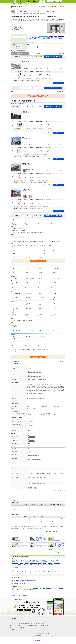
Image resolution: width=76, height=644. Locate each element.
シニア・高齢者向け (15, 567)
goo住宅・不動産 (13, 618)
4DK (34, 253)
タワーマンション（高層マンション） (47, 564)
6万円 (43, 509)
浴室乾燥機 (55, 282)
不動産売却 (20, 627)
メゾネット (41, 299)
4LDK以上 (45, 253)
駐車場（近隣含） (42, 222)
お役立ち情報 (12, 629)
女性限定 (54, 314)
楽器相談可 (13, 561)
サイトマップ (44, 633)
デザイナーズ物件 (16, 324)
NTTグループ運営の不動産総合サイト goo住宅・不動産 (20, 3)
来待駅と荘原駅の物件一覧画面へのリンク (18, 103)
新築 (20, 241)
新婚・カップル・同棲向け (37, 565)
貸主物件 (37, 561)
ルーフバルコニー (56, 303)
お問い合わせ (39, 633)
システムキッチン (16, 287)
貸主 (14, 336)
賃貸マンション (35, 623)
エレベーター (15, 303)
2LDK (29, 571)
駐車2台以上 (41, 308)
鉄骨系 (27, 268)
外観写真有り (28, 344)
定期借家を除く (22, 320)
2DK (24, 252)
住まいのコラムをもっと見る (54, 552)
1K (23, 250)
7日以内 (39, 349)
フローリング (41, 297)
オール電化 (55, 324)
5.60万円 (42, 521)
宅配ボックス (28, 303)
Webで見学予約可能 (15, 560)
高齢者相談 (41, 315)
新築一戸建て (31, 625)
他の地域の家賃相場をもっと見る (54, 531)
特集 (19, 629)
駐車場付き (43, 560)
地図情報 (58, 629)
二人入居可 (41, 314)
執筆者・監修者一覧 (54, 629)
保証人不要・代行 (56, 315)
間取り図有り (15, 344)
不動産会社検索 (33, 629)
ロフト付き (56, 560)
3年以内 (24, 241)
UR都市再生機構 (42, 336)
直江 (28, 580)
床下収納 (54, 293)
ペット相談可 (15, 224)
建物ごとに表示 (20, 53)
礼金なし (14, 232)
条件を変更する (19, 46)
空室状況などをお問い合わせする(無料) (54, 56)
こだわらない (15, 349)
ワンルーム (15, 250)
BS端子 (54, 330)
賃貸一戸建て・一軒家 (28, 623)
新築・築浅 (30, 560)
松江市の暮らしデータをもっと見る (54, 497)
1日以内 (28, 349)
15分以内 (43, 245)
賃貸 (44, 588)
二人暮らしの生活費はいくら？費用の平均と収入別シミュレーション (41, 545)
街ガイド (43, 629)
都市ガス (41, 304)
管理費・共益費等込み (16, 230)
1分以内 (20, 245)
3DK (54, 252)
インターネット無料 (16, 330)
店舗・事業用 (48, 588)
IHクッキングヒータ (42, 287)
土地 (40, 588)
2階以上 (54, 222)
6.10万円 (60, 518)
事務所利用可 (28, 315)
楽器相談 (14, 315)
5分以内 (26, 245)
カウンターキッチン (29, 287)
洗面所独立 (28, 297)
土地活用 (24, 627)
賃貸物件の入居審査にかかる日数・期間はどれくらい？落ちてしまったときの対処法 (41, 539)
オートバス (41, 282)
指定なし (15, 241)
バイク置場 (50, 563)
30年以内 (59, 241)
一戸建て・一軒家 (15, 563)
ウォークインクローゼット (17, 293)
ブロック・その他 (56, 268)
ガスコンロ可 (55, 287)
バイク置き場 (55, 308)
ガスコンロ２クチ (57, 563)
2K (53, 250)
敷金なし (19, 232)
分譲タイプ (28, 324)
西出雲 (33, 580)
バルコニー (41, 303)
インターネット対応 (29, 330)
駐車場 (39, 563)
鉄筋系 (14, 268)
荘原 (25, 580)
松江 (12, 580)
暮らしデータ (37, 589)
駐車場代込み (24, 230)
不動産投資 (42, 625)
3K (43, 252)
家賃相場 (31, 589)
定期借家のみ (29, 320)
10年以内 (36, 241)
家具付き (54, 299)
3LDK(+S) (14, 253)
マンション (28, 257)
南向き (27, 224)
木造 (40, 268)
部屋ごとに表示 (38, 53)
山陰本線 (13, 578)
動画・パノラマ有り (42, 344)
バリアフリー (41, 324)
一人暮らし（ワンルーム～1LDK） (53, 571)
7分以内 (31, 245)
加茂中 (18, 583)
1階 (13, 272)
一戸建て (41, 257)
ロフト (54, 297)
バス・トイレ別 (29, 222)
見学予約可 (15, 222)
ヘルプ (35, 633)
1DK (34, 250)
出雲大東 (23, 583)
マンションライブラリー (27, 629)
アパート (14, 257)
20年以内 (47, 241)
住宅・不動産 (61, 588)
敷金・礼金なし (23, 560)
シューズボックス (29, 293)
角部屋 (54, 272)
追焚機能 (27, 282)
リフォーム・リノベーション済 (33, 564)
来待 (21, 580)
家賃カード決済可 (42, 232)
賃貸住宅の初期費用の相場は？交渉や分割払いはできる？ (23, 539)
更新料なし (25, 232)
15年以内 (41, 241)
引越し (22, 629)
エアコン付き (15, 299)
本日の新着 (23, 349)
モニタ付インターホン (30, 278)
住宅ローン (46, 625)
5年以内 (30, 241)
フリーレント (28, 336)
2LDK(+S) (34, 252)
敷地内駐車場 (28, 308)
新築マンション (20, 625)
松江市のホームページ (60, 361)
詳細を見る (58, 82)
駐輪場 (14, 310)
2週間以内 (46, 349)
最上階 (40, 272)
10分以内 (37, 245)
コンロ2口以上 (15, 289)
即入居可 (27, 314)
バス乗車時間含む (16, 246)
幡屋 (21, 583)
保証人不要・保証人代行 (16, 565)
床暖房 (27, 299)
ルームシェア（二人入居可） (22, 561)
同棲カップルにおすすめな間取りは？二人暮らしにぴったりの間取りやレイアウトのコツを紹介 (59, 545)
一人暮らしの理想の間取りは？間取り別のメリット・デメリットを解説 (23, 545)
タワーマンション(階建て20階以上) (16, 326)
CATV (40, 330)
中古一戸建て (35, 588)
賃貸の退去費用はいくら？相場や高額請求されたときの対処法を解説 (59, 539)
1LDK (22, 571)
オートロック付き (16, 278)
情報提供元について (14, 595)
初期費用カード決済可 (33, 232)
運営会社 (47, 633)
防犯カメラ (41, 278)
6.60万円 (60, 521)
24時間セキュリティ (56, 278)
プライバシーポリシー (29, 633)
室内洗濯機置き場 (16, 297)
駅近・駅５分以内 (36, 560)
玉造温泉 (17, 580)
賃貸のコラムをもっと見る (54, 549)
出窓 (14, 304)
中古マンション (26, 625)
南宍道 (15, 583)
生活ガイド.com (62, 490)
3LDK (36, 571)
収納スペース (41, 293)
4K (23, 253)
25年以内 (53, 241)
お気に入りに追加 (38, 56)
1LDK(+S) (45, 250)
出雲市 (30, 580)
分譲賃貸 (21, 563)
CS (13, 332)
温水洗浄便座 (15, 283)
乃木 (14, 580)
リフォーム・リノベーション (31, 325)
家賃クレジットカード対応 (16, 564)
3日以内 (34, 349)
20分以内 (49, 245)
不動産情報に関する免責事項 (22, 595)
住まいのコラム (47, 629)
